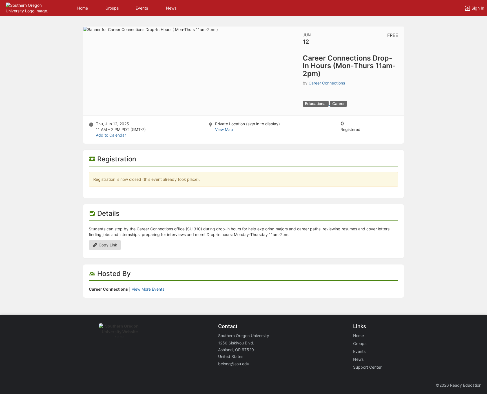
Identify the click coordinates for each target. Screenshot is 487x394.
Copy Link (107, 244)
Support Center (367, 367)
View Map (224, 129)
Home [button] (82, 8)
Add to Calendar (111, 135)
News (171, 8)
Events (142, 8)
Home (358, 335)
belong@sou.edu (233, 363)
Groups (112, 8)
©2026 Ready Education (458, 385)
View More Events (148, 289)
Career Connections (327, 83)
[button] (29, 7)
